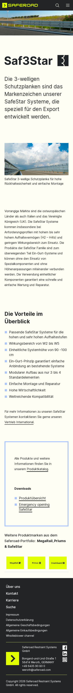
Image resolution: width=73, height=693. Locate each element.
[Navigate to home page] (20, 5)
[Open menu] (68, 5)
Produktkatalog (37, 469)
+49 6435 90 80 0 (33, 666)
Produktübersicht (32, 498)
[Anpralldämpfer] (58, 563)
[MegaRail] (15, 563)
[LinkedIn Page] (65, 653)
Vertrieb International (19, 422)
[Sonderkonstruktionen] (36, 563)
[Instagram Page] (65, 659)
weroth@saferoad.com (36, 669)
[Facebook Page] (65, 647)
